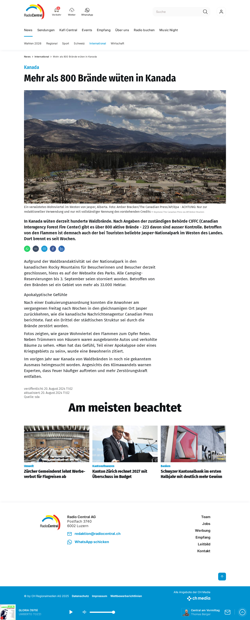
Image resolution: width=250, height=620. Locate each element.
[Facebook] (53, 249)
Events (87, 30)
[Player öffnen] (242, 612)
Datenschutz (80, 596)
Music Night (168, 30)
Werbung (202, 530)
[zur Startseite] (34, 11)
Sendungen (46, 30)
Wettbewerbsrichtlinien (126, 596)
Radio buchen (144, 30)
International (97, 43)
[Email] (44, 249)
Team (205, 517)
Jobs (206, 524)
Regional (51, 43)
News (28, 30)
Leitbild (204, 544)
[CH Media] (192, 597)
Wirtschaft (117, 43)
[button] (87, 12)
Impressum (99, 596)
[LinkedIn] (61, 249)
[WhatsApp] (27, 249)
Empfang (104, 30)
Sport (65, 43)
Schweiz (79, 43)
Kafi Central (68, 30)
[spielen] (71, 612)
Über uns (122, 30)
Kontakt (203, 551)
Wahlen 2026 (33, 43)
